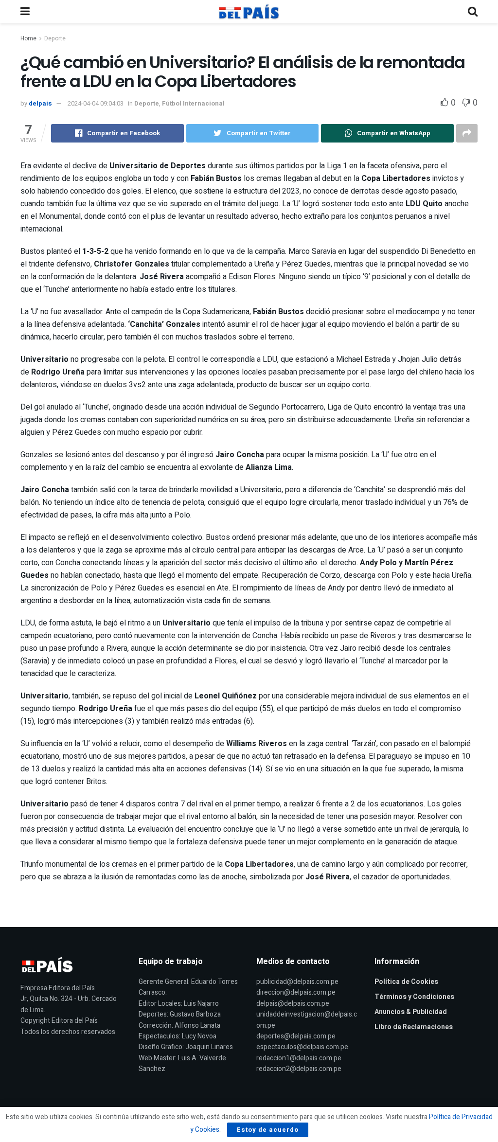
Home (28, 38)
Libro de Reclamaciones (413, 1027)
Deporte (55, 38)
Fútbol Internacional (193, 103)
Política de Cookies (406, 982)
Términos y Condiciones (414, 997)
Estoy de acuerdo (268, 1129)
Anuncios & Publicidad (410, 1012)
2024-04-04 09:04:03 (96, 103)
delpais (40, 103)
